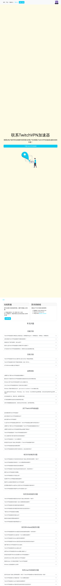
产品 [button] (7, 2)
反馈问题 (7, 318)
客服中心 (11, 2)
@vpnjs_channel (42, 313)
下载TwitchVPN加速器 (30, 146)
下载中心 (16, 2)
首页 (4, 2)
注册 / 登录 (21, 2)
